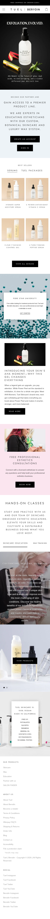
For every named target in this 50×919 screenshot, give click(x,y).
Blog (5, 835)
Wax (5, 772)
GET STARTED (25, 313)
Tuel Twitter (8, 884)
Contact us (7, 840)
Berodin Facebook (11, 898)
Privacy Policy (9, 818)
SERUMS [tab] (12, 170)
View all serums (25, 264)
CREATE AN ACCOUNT (25, 139)
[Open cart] (46, 9)
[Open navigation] (3, 9)
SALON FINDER (10, 785)
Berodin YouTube (10, 906)
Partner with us (9, 781)
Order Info (7, 831)
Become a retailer (10, 809)
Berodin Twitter (9, 902)
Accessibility (8, 844)
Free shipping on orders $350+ (25, 3)
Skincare (7, 767)
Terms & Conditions (11, 813)
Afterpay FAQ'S (9, 822)
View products (25, 661)
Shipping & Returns (11, 826)
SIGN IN (25, 148)
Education (7, 776)
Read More (15, 411)
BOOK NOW (25, 485)
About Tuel (7, 800)
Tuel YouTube (9, 889)
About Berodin (9, 804)
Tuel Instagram (9, 875)
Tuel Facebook (9, 880)
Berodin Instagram (11, 893)
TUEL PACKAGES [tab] (32, 170)
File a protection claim (12, 849)
